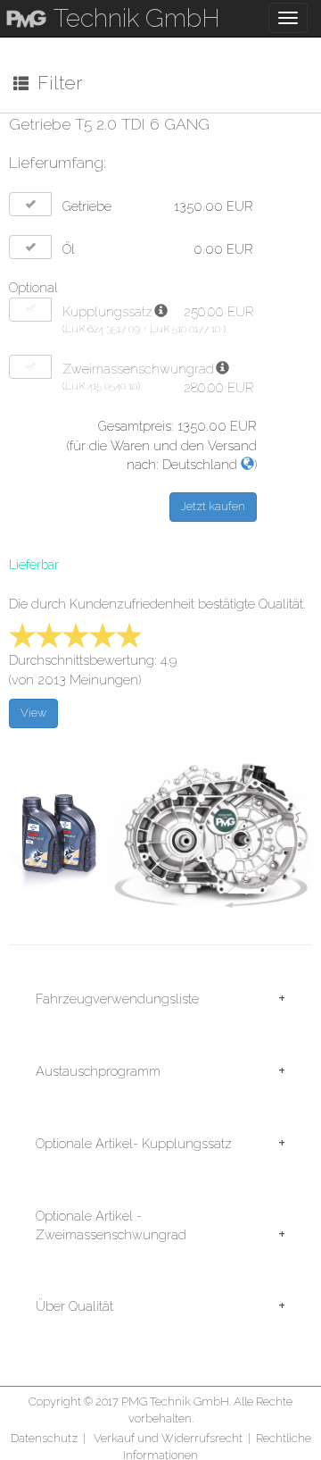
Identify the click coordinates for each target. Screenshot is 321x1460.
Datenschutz (44, 1438)
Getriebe (86, 206)
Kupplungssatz (107, 311)
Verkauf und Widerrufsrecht (168, 1438)
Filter (55, 82)
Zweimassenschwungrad (138, 368)
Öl (68, 248)
